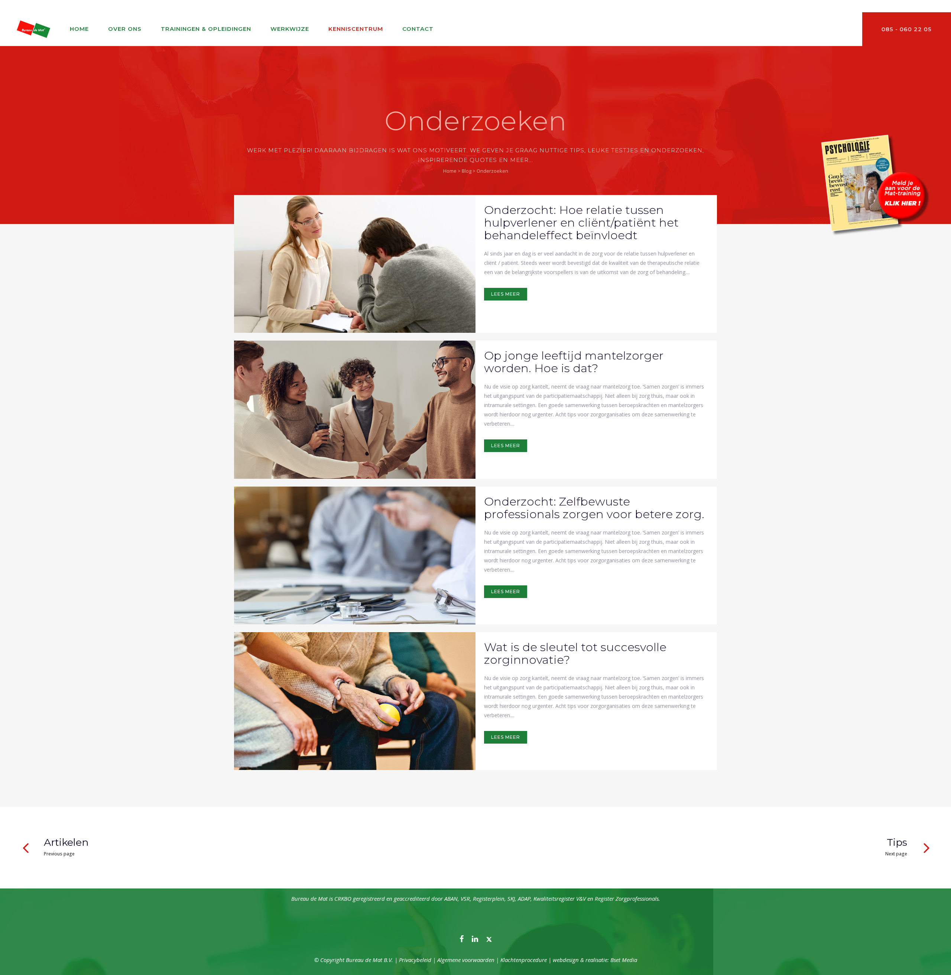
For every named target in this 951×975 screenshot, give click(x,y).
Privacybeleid (415, 959)
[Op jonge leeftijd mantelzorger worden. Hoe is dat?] (355, 409)
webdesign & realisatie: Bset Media (595, 959)
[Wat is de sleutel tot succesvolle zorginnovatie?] (355, 701)
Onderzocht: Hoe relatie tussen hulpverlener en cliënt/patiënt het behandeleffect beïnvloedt (581, 222)
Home (450, 171)
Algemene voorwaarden (465, 959)
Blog (466, 171)
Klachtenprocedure (523, 959)
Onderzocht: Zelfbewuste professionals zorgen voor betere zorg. (594, 507)
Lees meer (505, 294)
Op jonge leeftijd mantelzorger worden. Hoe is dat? (573, 361)
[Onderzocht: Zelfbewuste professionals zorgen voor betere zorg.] (355, 555)
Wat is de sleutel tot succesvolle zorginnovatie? (575, 653)
